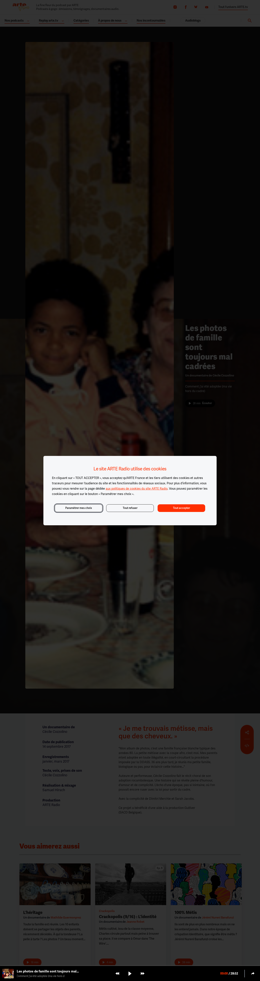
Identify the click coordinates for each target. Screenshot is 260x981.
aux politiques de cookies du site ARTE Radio (136, 489)
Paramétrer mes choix (78, 508)
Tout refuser (130, 508)
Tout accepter (181, 508)
